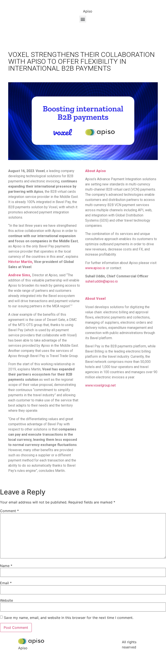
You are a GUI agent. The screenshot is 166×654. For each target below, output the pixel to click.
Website (6, 600)
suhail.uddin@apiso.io (101, 281)
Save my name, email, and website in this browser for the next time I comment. (68, 617)
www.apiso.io (95, 268)
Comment (9, 511)
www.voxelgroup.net (100, 385)
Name (6, 565)
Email (6, 583)
